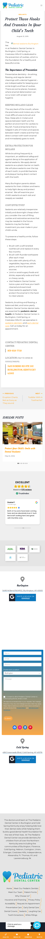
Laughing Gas (35, 911)
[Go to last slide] (6, 441)
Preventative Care (14, 907)
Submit (8, 718)
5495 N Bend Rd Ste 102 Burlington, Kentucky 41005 (22, 369)
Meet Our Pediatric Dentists (26, 888)
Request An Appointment (28, 904)
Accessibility (10, 904)
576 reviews (27, 490)
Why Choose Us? (22, 896)
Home (9, 888)
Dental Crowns (10, 911)
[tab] (18, 463)
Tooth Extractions (15, 915)
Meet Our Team (15, 892)
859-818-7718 (15, 350)
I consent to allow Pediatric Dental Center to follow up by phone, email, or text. (20, 697)
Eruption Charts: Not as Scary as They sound (10, 398)
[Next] (39, 441)
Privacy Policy (21, 708)
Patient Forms (30, 892)
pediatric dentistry (14, 323)
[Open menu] (41, 5)
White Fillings (31, 915)
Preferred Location (11, 670)
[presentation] (22, 433)
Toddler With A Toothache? (35, 397)
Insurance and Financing (15, 900)
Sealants (22, 14)
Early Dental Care (31, 907)
